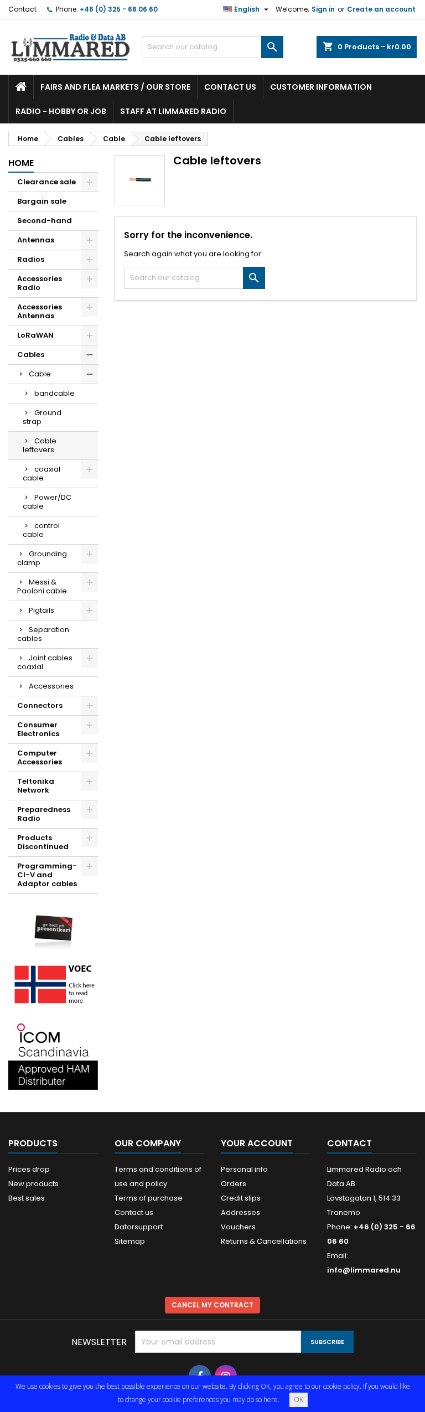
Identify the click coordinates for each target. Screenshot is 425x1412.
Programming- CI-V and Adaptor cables (47, 875)
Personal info (244, 1169)
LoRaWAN (35, 335)
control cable (41, 530)
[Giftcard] (53, 927)
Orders (233, 1183)
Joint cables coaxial (44, 662)
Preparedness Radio (43, 814)
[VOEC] (53, 984)
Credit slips (241, 1198)
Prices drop (29, 1169)
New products (33, 1183)
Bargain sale (41, 201)
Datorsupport (139, 1227)
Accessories (51, 686)
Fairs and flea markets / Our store (115, 86)
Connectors (40, 705)
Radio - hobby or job (60, 111)
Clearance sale (46, 182)
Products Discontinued (43, 842)
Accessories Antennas (39, 311)
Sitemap (130, 1241)
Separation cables (43, 634)
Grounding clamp (42, 558)
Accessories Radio (39, 283)
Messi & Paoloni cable (42, 586)
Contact (22, 9)
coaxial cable (41, 473)
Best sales (26, 1198)
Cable (40, 374)
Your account (257, 1143)
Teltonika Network (35, 785)
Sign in (323, 9)
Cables (30, 354)
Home (21, 163)
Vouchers (238, 1227)
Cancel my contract (212, 1305)
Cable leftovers (39, 445)
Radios (30, 259)
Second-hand (44, 220)
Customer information (321, 86)
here (270, 1399)
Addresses (240, 1212)
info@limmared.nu (364, 1270)
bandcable (54, 393)
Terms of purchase (149, 1198)
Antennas (35, 240)
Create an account (381, 9)
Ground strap (42, 417)
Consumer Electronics (38, 729)
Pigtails (41, 610)
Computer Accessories (39, 757)
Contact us (230, 86)
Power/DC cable (47, 501)
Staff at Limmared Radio (173, 111)
